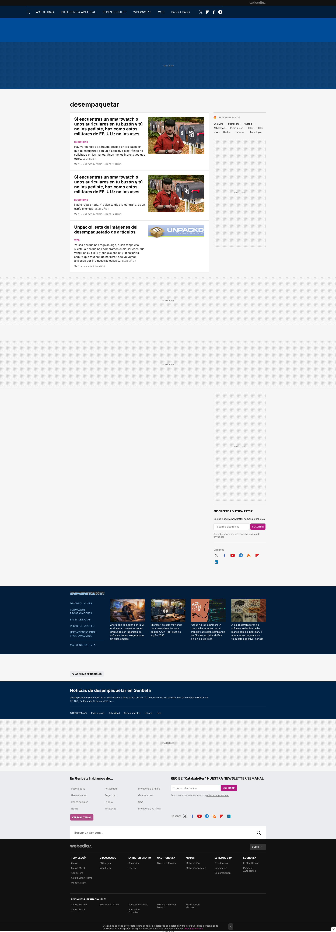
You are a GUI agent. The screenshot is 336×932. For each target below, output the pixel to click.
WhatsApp (111, 808)
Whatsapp (219, 128)
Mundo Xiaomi (78, 882)
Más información (194, 928)
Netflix (75, 808)
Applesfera (77, 872)
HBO (250, 128)
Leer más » (90, 158)
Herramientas (78, 795)
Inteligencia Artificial (149, 808)
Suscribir (258, 526)
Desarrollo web (81, 603)
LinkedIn (216, 561)
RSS (249, 554)
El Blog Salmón (251, 863)
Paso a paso (97, 713)
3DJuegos (105, 863)
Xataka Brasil (78, 909)
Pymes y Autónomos (249, 869)
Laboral (148, 713)
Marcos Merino (92, 164)
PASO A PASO (180, 12)
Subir (255, 846)
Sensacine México (138, 904)
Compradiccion (223, 872)
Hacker (227, 132)
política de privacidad (217, 795)
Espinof (132, 868)
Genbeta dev (87, 593)
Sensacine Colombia (134, 911)
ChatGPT (218, 123)
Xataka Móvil (78, 868)
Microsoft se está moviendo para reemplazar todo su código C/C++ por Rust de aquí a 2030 (166, 630)
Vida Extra (105, 868)
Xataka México (79, 904)
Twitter (201, 12)
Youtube (232, 554)
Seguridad (81, 142)
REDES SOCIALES (114, 12)
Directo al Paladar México (166, 906)
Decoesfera (221, 868)
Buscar (259, 832)
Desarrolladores (82, 625)
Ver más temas (82, 817)
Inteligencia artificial (149, 788)
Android (248, 123)
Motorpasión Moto (196, 868)
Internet (240, 132)
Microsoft (233, 123)
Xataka (74, 863)
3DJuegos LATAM (109, 904)
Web (77, 240)
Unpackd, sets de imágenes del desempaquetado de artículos (106, 230)
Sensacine (134, 863)
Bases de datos (80, 619)
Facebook (214, 12)
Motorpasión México (193, 906)
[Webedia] (258, 3)
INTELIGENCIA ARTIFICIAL (78, 12)
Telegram (220, 12)
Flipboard (207, 12)
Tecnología (255, 132)
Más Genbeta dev (81, 644)
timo (159, 713)
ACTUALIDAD (45, 12)
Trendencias (221, 863)
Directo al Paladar (166, 863)
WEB (161, 12)
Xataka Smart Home (81, 877)
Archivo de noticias (88, 674)
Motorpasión (193, 863)
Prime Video (236, 128)
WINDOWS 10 (142, 12)
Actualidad (114, 713)
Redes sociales (132, 713)
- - (83, 266)
